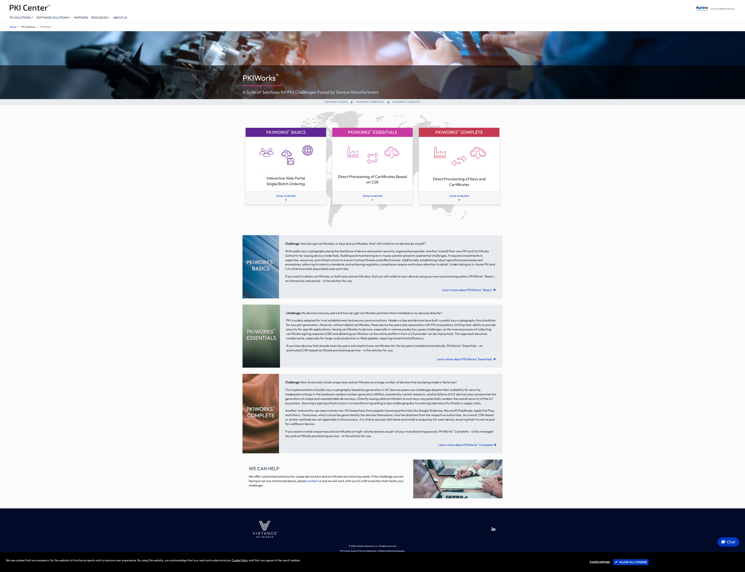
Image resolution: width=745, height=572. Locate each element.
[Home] (265, 529)
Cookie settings (600, 562)
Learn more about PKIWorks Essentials (464, 359)
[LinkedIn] (493, 529)
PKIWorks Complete (406, 101)
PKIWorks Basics (336, 101)
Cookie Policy (240, 560)
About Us (120, 17)
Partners (81, 17)
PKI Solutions (20, 17)
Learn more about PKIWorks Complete (466, 445)
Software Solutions (52, 17)
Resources (99, 17)
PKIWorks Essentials (370, 101)
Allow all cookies (633, 562)
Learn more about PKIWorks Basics (467, 290)
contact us (314, 481)
